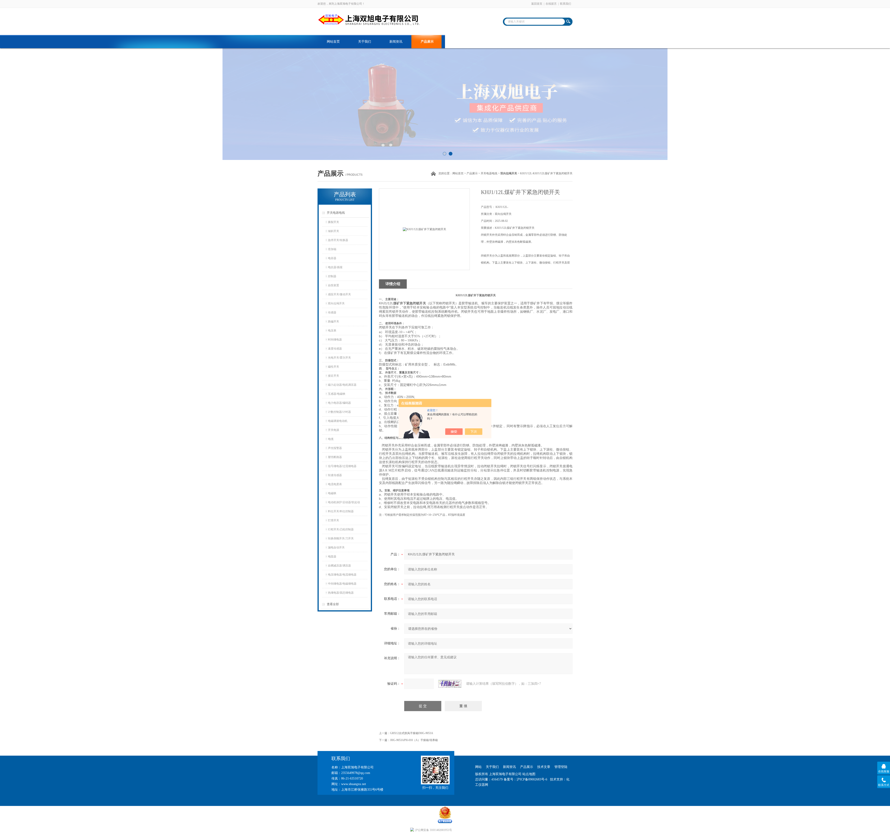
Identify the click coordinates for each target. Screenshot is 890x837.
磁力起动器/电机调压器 (342, 384)
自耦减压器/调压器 (339, 565)
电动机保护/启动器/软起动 (344, 502)
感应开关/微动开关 (339, 294)
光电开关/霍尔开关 (339, 357)
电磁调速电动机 (337, 421)
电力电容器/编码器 (339, 402)
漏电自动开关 (336, 547)
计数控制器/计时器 (339, 412)
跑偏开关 (333, 321)
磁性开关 (333, 366)
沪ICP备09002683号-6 (532, 779)
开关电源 (333, 430)
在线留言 (551, 3)
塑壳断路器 (335, 457)
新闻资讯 (395, 41)
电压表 (332, 330)
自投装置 (333, 285)
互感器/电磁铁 (336, 393)
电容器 (332, 258)
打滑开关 (333, 520)
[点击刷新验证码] (449, 684)
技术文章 (458, 41)
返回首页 (536, 3)
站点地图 (528, 774)
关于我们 (364, 41)
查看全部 (333, 604)
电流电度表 (335, 484)
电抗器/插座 (335, 267)
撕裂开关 (333, 222)
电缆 (331, 439)
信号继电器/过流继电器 (342, 466)
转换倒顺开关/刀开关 (341, 538)
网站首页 (333, 41)
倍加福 (332, 249)
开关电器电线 (489, 173)
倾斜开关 (333, 231)
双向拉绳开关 (336, 303)
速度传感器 (335, 348)
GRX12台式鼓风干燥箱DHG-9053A (411, 733)
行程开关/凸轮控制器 (341, 529)
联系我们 (565, 3)
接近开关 (333, 375)
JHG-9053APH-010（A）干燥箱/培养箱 (414, 740)
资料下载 (489, 41)
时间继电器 (335, 339)
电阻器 (332, 556)
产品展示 (427, 41)
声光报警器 (335, 448)
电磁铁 (332, 493)
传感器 (332, 312)
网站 (478, 767)
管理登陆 (560, 767)
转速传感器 (335, 475)
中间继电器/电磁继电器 (342, 583)
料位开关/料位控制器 (341, 511)
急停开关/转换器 (338, 240)
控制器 (332, 276)
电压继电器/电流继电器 (342, 574)
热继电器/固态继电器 (341, 592)
